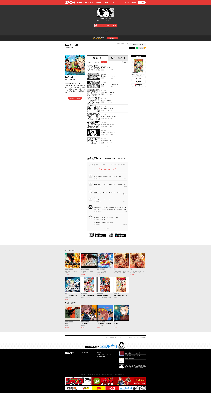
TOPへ (106, 337)
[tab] (97, 58)
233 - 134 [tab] (90, 62)
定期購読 (141, 2)
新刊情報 (98, 2)
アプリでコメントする (107, 169)
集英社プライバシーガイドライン (104, 354)
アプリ (91, 2)
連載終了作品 (132, 337)
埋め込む (141, 48)
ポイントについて (105, 31)
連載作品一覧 (113, 337)
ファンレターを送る (75, 98)
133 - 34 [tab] (97, 62)
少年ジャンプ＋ (70, 2)
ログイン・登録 (130, 2)
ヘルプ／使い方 (84, 352)
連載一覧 (79, 2)
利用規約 (99, 352)
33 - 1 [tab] (104, 62)
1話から (125, 62)
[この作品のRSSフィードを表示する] (145, 48)
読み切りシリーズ (122, 337)
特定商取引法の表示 (101, 356)
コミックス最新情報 (141, 337)
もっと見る (106, 146)
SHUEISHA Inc (85, 374)
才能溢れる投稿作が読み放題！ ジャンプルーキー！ (105, 345)
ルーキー (107, 2)
